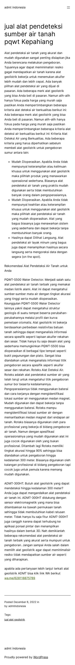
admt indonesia (14, 7)
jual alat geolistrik (14, 619)
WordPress (40, 657)
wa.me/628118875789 (19, 578)
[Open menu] (68, 7)
